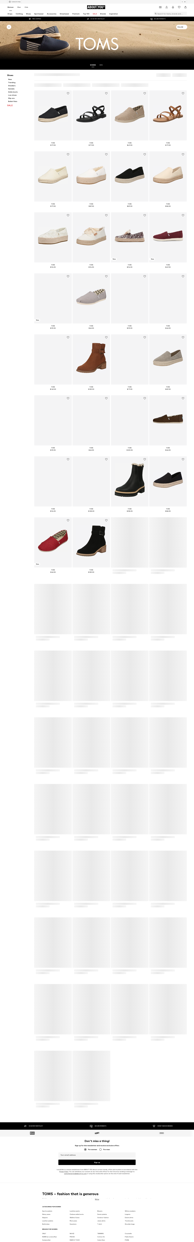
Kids (26, 7)
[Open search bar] (155, 14)
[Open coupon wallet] (160, 7)
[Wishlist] (179, 7)
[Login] (166, 7)
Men (19, 7)
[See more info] (53, 147)
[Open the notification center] (173, 7)
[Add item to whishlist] (68, 92)
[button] (166, 75)
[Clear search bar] (185, 14)
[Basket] (185, 7)
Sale (47, 84)
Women (10, 7)
